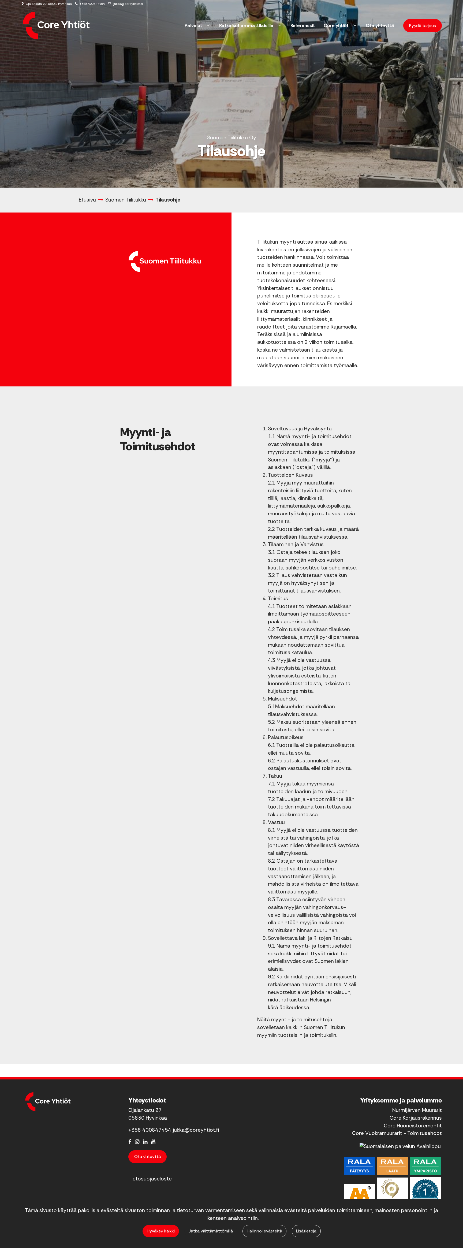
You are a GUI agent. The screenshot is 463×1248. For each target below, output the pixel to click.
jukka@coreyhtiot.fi (128, 4)
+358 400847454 (92, 4)
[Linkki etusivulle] (56, 25)
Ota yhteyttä (147, 1156)
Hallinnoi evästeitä (264, 1231)
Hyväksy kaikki (161, 1231)
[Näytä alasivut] (208, 25)
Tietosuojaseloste (150, 1178)
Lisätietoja (306, 1231)
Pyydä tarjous (422, 25)
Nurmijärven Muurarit (417, 1110)
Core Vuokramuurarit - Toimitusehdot (397, 1133)
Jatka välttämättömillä (211, 1231)
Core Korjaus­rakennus (416, 1118)
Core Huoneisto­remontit (413, 1125)
